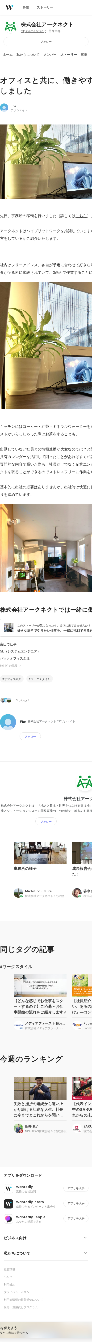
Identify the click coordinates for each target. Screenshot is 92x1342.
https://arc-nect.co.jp (33, 31)
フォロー (46, 41)
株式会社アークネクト (47, 24)
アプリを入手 (75, 1188)
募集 (84, 54)
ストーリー (68, 54)
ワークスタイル (40, 679)
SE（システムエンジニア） (20, 651)
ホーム (8, 54)
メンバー (50, 54)
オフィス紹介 (12, 679)
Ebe (13, 106)
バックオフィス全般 (15, 658)
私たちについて (28, 54)
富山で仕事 (8, 644)
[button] (48, 1175)
